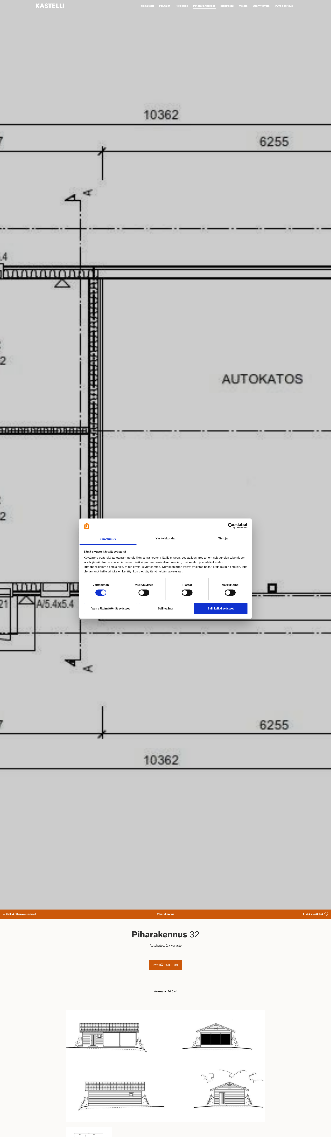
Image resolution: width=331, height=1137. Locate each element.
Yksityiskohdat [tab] (165, 538)
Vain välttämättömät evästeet (110, 608)
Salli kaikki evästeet (221, 608)
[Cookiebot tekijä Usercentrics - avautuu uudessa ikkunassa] (230, 526)
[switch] (143, 593)
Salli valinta (165, 608)
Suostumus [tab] (108, 539)
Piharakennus (165, 914)
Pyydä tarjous (165, 965)
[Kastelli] (50, 6)
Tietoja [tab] (223, 538)
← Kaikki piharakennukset (19, 914)
